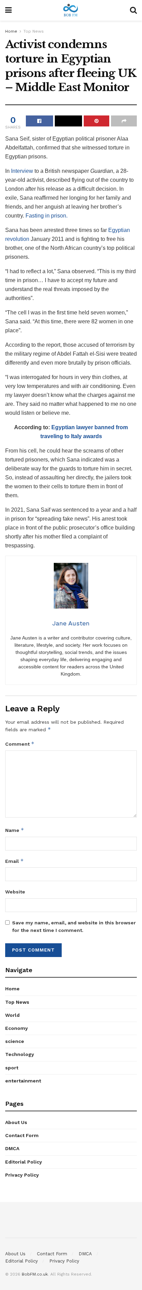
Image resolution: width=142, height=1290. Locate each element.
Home (11, 31)
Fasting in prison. (46, 216)
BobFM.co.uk (35, 1274)
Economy (16, 1028)
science (14, 1041)
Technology (19, 1054)
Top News (33, 31)
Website (15, 891)
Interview (22, 171)
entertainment (23, 1080)
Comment (19, 744)
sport (11, 1067)
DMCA (12, 1148)
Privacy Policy (22, 1175)
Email (14, 861)
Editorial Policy (23, 1162)
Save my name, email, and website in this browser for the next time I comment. (74, 926)
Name (14, 830)
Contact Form (22, 1135)
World (12, 1015)
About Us (16, 1122)
